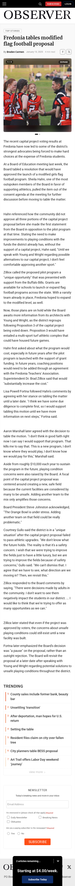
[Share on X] (68, 52)
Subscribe (53, 4)
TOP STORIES (12, 31)
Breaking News (50, 817)
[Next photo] (67, 95)
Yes (12, 833)
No (22, 833)
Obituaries (16, 821)
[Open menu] (4, 4)
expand (64, 62)
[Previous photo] (8, 95)
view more (36, 772)
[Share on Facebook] (62, 52)
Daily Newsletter (19, 817)
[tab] (36, 134)
